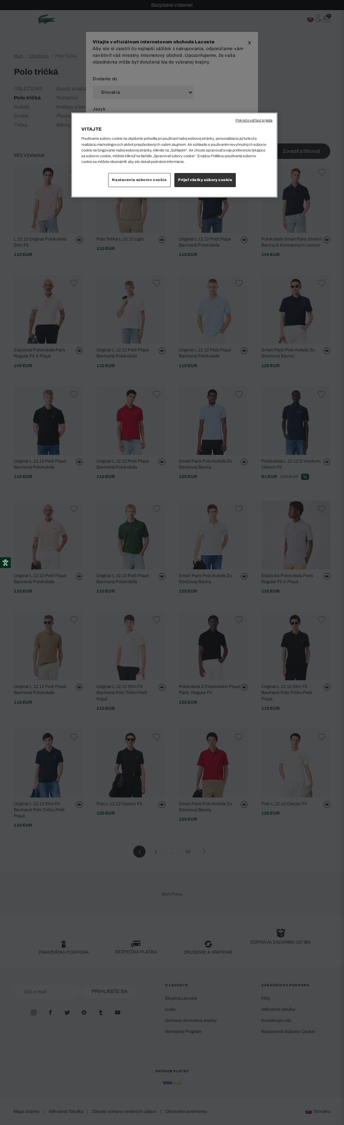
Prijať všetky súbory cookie (205, 180)
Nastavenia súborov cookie (139, 180)
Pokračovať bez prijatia (253, 120)
